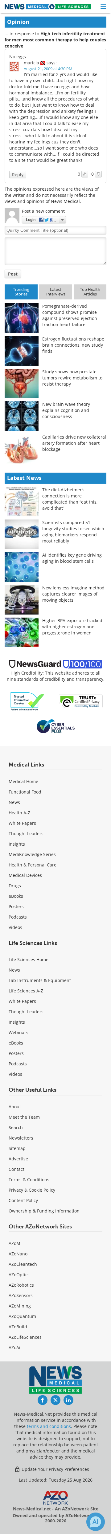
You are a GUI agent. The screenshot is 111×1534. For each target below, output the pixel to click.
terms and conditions (49, 1426)
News (14, 802)
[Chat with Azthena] (95, 1522)
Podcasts (18, 917)
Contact (16, 1169)
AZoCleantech (23, 1264)
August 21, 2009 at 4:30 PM (48, 68)
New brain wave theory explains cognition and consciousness (66, 410)
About (15, 1107)
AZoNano (18, 1254)
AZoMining (20, 1306)
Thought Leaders (26, 833)
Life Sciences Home (28, 959)
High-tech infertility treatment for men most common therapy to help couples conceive (55, 40)
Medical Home (23, 781)
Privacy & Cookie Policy (32, 1190)
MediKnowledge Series (32, 854)
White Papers (22, 823)
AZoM (14, 1243)
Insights (17, 844)
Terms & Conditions (29, 1179)
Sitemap (17, 1148)
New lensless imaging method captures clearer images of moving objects (73, 594)
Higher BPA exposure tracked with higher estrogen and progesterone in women (72, 627)
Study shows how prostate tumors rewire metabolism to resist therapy (72, 378)
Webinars (18, 1032)
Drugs (15, 886)
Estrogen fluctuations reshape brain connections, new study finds (73, 345)
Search (16, 1127)
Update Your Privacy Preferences (54, 1469)
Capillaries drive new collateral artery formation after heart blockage (74, 443)
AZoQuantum (22, 1316)
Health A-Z (19, 813)
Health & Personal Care (32, 865)
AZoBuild (18, 1327)
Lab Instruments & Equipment (40, 980)
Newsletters (21, 1138)
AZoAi (14, 1347)
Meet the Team (24, 1117)
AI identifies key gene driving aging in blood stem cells (72, 558)
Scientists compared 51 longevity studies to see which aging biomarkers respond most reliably (73, 532)
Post (13, 274)
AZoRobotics (21, 1285)
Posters (16, 906)
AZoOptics (19, 1274)
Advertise (18, 1159)
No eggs (17, 56)
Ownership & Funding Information (44, 1211)
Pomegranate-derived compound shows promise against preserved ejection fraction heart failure (69, 315)
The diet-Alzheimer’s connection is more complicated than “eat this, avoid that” (69, 499)
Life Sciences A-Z (26, 991)
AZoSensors (21, 1295)
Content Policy (23, 1200)
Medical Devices (25, 875)
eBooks (16, 896)
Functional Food (25, 792)
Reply (17, 174)
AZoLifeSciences (25, 1337)
